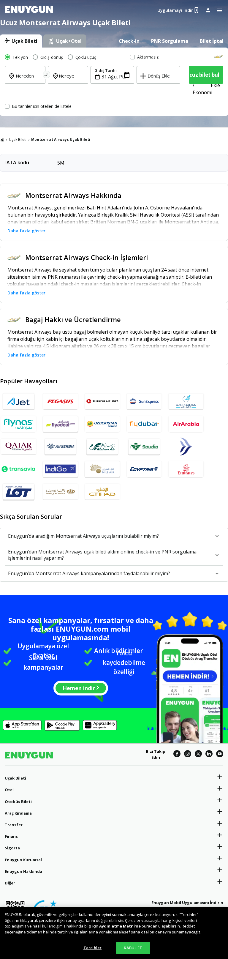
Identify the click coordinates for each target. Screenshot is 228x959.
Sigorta (12, 848)
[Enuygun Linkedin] (209, 754)
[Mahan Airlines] (102, 446)
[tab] (21, 41)
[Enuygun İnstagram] (187, 754)
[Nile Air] (102, 469)
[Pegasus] (60, 401)
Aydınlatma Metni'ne (120, 926)
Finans (11, 836)
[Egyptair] (144, 469)
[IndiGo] (60, 469)
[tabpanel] (114, 82)
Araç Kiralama (18, 813)
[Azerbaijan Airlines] (186, 401)
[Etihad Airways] (102, 492)
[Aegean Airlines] (186, 446)
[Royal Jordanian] (60, 492)
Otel (9, 789)
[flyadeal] (60, 424)
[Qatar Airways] (18, 446)
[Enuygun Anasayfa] (29, 10)
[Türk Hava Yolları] (102, 401)
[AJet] (18, 401)
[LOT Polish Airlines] (18, 492)
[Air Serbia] (60, 446)
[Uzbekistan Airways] (102, 424)
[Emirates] (186, 469)
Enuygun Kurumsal (23, 859)
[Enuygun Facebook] (176, 754)
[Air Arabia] (186, 424)
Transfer (14, 824)
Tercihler (92, 947)
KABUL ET (133, 947)
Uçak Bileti (17, 139)
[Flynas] (18, 424)
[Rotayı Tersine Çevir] (46, 75)
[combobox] (29, 80)
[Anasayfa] (2, 140)
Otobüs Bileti (18, 801)
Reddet (188, 926)
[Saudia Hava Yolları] (144, 446)
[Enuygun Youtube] (219, 754)
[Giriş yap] (208, 10)
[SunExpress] (144, 401)
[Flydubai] (144, 424)
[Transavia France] (18, 469)
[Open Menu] (219, 10)
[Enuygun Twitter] (198, 754)
